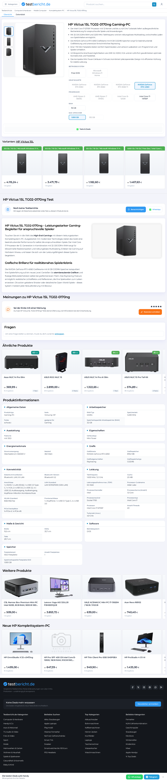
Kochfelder (89, 736)
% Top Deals (131, 756)
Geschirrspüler (132, 728)
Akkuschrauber (91, 719)
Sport (5, 740)
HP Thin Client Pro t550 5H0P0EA (100, 657)
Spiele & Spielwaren (11, 756)
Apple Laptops (50, 723)
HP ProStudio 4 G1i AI (134, 657)
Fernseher (130, 719)
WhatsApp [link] (136, 777)
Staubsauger (131, 732)
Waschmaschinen (92, 752)
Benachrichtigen (137, 209)
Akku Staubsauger (52, 719)
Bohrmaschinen (92, 723)
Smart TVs (48, 740)
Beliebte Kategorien (135, 714)
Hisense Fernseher (52, 732)
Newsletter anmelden (148, 704)
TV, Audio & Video (10, 732)
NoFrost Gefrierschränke (54, 736)
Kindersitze (130, 744)
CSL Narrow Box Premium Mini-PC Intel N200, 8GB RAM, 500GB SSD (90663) (21, 605)
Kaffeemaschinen (92, 728)
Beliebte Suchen (52, 714)
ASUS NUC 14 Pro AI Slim (96, 377)
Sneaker (47, 744)
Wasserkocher (91, 748)
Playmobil (48, 728)
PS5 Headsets (50, 752)
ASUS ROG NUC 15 (53, 377)
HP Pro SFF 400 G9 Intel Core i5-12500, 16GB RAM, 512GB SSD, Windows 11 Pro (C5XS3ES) (60, 660)
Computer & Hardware (22, 10)
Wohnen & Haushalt (11, 752)
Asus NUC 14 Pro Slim (14, 377)
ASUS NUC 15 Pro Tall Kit (136, 377)
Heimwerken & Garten (12, 748)
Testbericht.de (7, 10)
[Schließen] (163, 777)
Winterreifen (131, 740)
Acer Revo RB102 (132, 602)
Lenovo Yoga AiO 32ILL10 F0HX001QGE (56, 603)
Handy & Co (8, 723)
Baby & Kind (8, 765)
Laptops (88, 740)
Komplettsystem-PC (56, 10)
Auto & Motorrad (10, 728)
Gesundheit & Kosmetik (13, 760)
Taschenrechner (92, 744)
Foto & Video (8, 736)
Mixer (128, 748)
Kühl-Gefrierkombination (136, 723)
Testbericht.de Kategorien (15, 714)
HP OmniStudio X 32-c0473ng (18, 657)
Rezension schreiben (152, 312)
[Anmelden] (161, 4)
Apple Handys (132, 752)
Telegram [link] (153, 777)
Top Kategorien (92, 714)
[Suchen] (154, 4)
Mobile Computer (40, 10)
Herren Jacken (91, 732)
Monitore (130, 736)
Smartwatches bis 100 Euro (55, 748)
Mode (5, 744)
